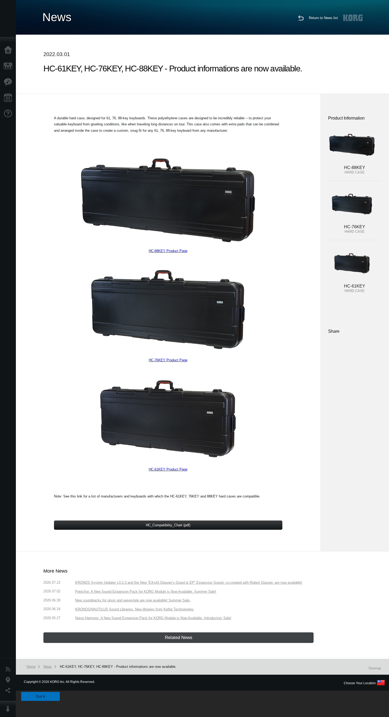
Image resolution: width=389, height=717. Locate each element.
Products (9, 66)
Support (9, 114)
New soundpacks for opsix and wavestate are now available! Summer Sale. (133, 600)
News (9, 669)
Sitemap (374, 668)
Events (9, 98)
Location (9, 680)
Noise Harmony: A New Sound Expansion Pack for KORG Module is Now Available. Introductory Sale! (153, 618)
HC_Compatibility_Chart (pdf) (168, 525)
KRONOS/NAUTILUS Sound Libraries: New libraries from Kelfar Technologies (134, 609)
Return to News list (323, 18)
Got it (40, 696)
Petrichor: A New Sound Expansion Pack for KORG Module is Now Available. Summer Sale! (145, 591)
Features (9, 82)
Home (9, 50)
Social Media (9, 690)
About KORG (9, 709)
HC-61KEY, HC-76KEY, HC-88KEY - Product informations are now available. (118, 667)
